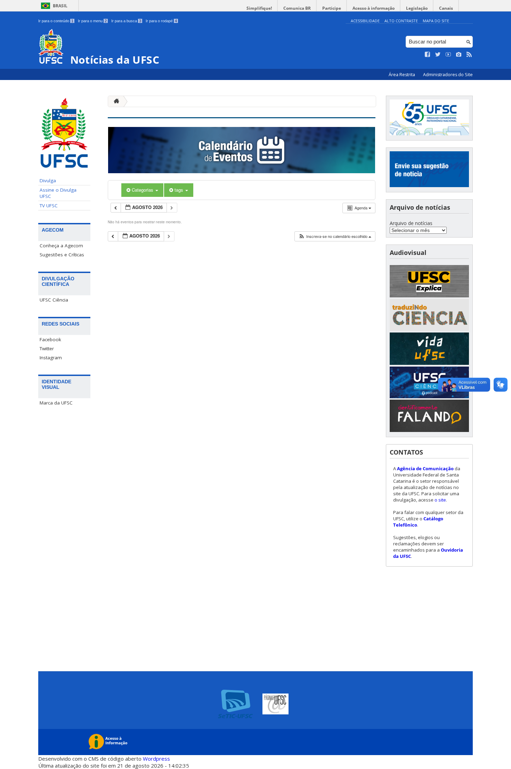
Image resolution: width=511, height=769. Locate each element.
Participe (331, 8)
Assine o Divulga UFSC (58, 193)
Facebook (50, 339)
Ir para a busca (126, 21)
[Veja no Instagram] (459, 54)
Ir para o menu (92, 21)
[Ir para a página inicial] (114, 101)
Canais (446, 8)
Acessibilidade (365, 20)
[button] (335, 236)
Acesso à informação (373, 8)
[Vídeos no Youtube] (448, 54)
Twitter (47, 348)
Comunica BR (297, 8)
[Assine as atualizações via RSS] (469, 54)
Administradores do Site (448, 75)
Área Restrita (402, 75)
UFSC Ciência (54, 300)
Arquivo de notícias (411, 223)
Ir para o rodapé (161, 21)
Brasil (60, 6)
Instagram (51, 357)
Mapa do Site (436, 20)
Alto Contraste (401, 20)
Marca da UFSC (56, 403)
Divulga (48, 180)
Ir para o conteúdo (55, 21)
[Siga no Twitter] (438, 54)
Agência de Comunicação (425, 468)
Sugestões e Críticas (62, 254)
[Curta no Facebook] (427, 54)
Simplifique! (259, 8)
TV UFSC (49, 205)
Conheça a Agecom (61, 245)
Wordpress (156, 758)
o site (440, 500)
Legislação (417, 8)
